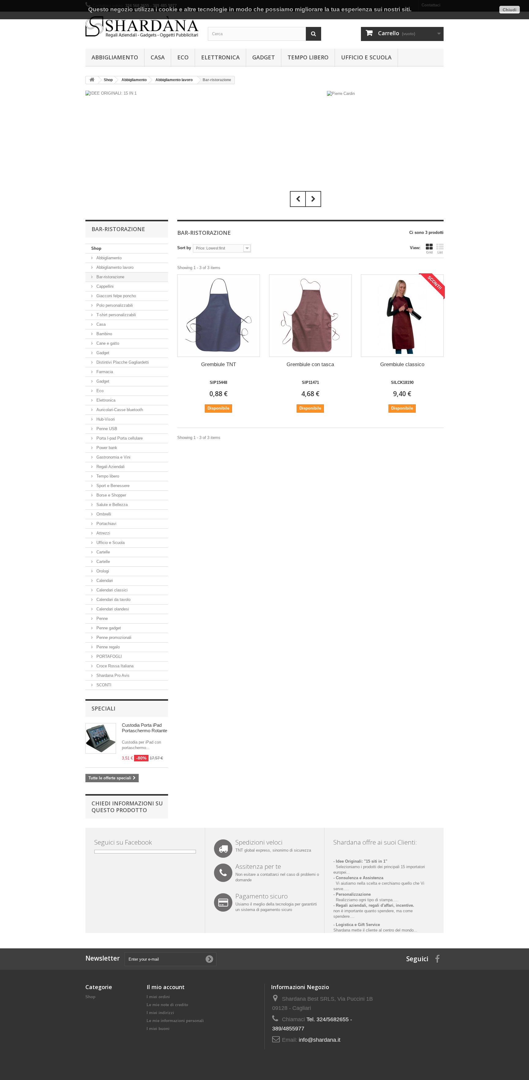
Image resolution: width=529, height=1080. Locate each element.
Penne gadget (108, 628)
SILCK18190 (402, 382)
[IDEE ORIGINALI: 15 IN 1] (204, 150)
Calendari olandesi (112, 609)
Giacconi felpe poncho (115, 296)
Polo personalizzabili (114, 305)
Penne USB (106, 428)
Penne (101, 618)
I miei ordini (158, 997)
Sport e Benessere (112, 485)
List (440, 252)
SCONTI (103, 685)
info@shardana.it (319, 1040)
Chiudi (509, 9)
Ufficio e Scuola (366, 57)
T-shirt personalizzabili (115, 315)
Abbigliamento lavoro (114, 267)
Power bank (106, 447)
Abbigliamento (115, 57)
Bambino (103, 334)
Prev (298, 199)
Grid (429, 252)
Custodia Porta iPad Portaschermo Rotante (144, 727)
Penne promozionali (113, 637)
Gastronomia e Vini (112, 457)
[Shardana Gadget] (142, 26)
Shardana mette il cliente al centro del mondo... (375, 930)
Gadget (263, 57)
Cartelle (102, 552)
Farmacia (104, 371)
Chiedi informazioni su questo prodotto (127, 807)
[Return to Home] (92, 80)
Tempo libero (307, 57)
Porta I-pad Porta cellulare (119, 438)
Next (313, 199)
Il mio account (166, 987)
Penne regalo (107, 647)
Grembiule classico (402, 364)
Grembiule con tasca (310, 364)
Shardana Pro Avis (112, 675)
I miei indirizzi (160, 1013)
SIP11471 (310, 382)
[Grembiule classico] (402, 315)
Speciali (103, 708)
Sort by (184, 248)
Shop (96, 248)
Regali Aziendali (110, 466)
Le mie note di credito (167, 1005)
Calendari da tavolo (112, 599)
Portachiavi (105, 523)
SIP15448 (218, 382)
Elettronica (220, 57)
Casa (158, 57)
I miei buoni (158, 1028)
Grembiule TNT (218, 364)
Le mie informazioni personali (175, 1020)
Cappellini (104, 286)
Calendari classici (111, 590)
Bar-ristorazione (109, 277)
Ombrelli (103, 514)
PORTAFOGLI (108, 656)
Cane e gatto (107, 343)
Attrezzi (102, 533)
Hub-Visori (105, 419)
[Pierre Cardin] (341, 93)
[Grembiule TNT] (218, 315)
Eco (183, 57)
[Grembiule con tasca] (310, 315)
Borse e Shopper (110, 495)
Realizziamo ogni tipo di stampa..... (366, 900)
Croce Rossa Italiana (114, 666)
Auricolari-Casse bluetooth (119, 409)
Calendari (104, 580)
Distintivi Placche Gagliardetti (122, 362)
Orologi (102, 571)
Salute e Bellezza (111, 504)
